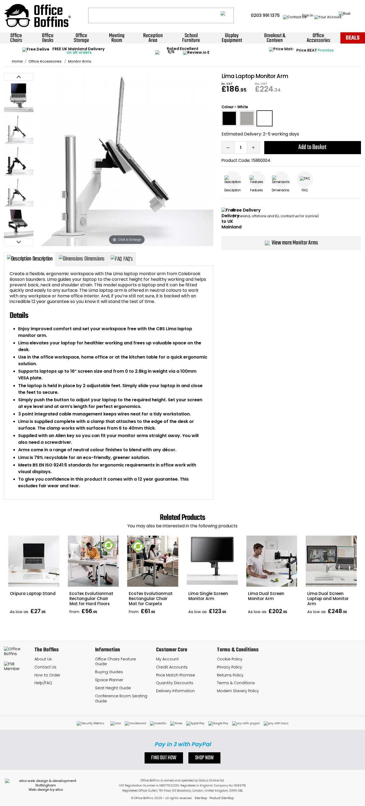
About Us (43, 659)
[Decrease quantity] (228, 147)
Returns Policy (230, 675)
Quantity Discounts (174, 683)
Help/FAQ (43, 683)
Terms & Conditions (236, 683)
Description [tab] (42, 258)
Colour (228, 107)
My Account (167, 659)
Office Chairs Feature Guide (115, 661)
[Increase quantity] (253, 147)
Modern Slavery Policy (238, 691)
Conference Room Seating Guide (121, 698)
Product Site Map (221, 798)
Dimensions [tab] (94, 258)
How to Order (47, 675)
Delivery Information (175, 691)
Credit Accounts (172, 667)
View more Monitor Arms (295, 242)
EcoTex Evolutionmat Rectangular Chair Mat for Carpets (151, 598)
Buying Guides (109, 672)
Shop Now (204, 758)
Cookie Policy (229, 659)
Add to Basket (312, 147)
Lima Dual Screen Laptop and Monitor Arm (328, 598)
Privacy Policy (229, 667)
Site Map (201, 798)
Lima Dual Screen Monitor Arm (266, 596)
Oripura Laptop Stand (33, 593)
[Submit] (227, 15)
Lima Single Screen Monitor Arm (208, 596)
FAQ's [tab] (128, 259)
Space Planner (109, 680)
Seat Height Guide (113, 688)
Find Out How (163, 758)
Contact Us (45, 667)
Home (17, 61)
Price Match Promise (175, 675)
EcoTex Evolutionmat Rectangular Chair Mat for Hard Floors (91, 598)
